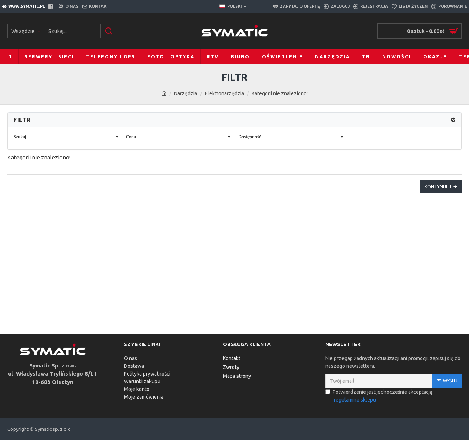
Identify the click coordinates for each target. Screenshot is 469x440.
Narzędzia (185, 93)
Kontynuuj (438, 186)
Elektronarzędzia (224, 93)
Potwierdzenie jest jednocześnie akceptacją (382, 396)
